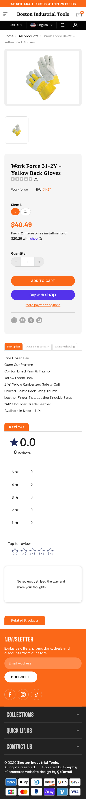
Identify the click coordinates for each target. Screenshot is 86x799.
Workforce (19, 189)
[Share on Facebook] (14, 320)
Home (8, 36)
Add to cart (43, 280)
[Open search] (63, 25)
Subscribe (21, 677)
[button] (22, 471)
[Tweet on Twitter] (31, 320)
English (42, 25)
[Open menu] (5, 15)
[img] (21, 179)
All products (29, 36)
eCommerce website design (27, 771)
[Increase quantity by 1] (39, 261)
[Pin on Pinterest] (22, 320)
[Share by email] (39, 320)
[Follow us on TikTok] (36, 694)
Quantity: (18, 253)
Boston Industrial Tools (37, 762)
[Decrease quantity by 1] (16, 261)
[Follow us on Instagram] (23, 694)
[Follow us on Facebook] (9, 694)
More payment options (43, 305)
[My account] (75, 25)
